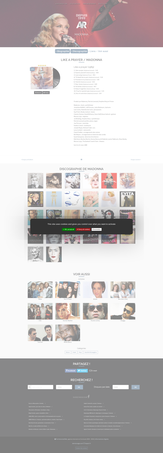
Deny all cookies (84, 229)
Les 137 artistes (75, 4)
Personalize (97, 229)
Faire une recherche (89, 4)
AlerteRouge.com (61, 4)
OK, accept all (69, 229)
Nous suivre (103, 4)
